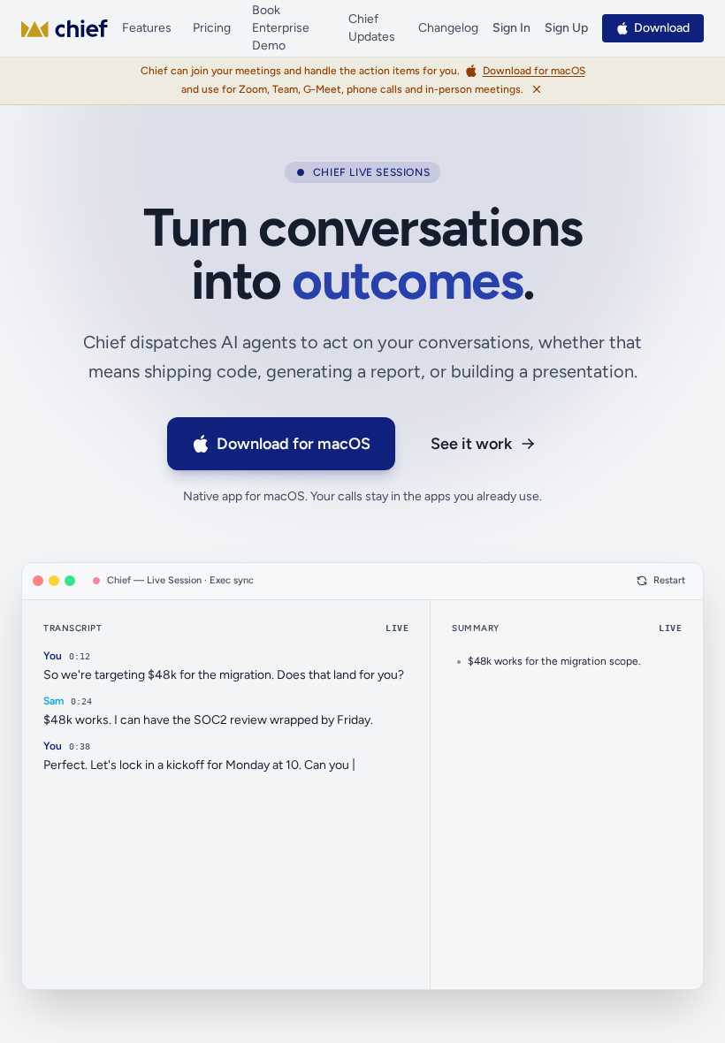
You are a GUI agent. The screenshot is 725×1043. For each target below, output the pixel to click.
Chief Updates (371, 27)
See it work (471, 443)
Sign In (511, 27)
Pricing (212, 27)
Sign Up (566, 27)
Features (147, 27)
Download (662, 27)
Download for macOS (293, 443)
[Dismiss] (537, 89)
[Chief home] (64, 28)
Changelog (448, 27)
